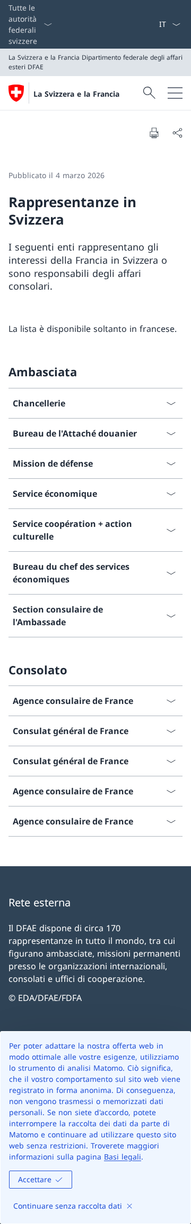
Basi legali (122, 1157)
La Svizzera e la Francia (76, 94)
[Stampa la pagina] (154, 132)
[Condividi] (177, 132)
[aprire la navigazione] (175, 93)
